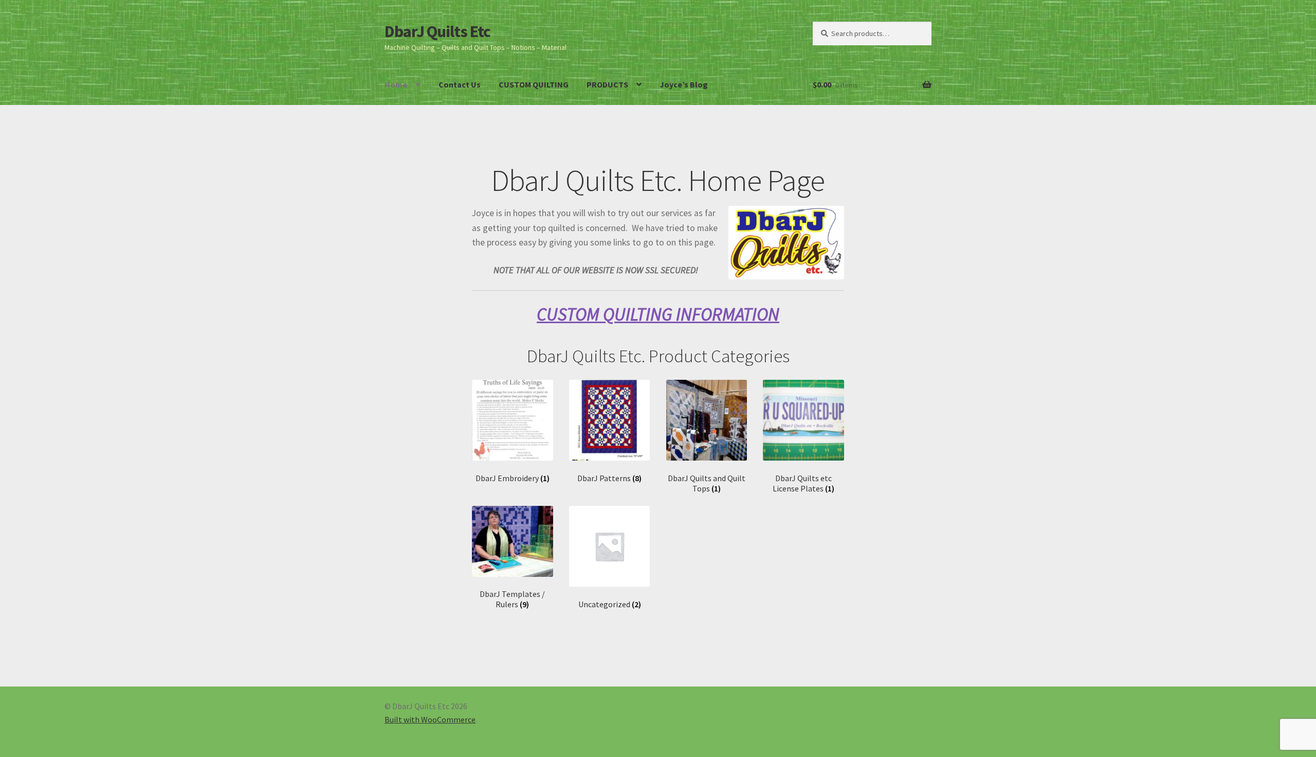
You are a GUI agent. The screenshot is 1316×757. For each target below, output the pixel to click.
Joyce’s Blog (684, 84)
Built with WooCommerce (430, 719)
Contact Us (459, 84)
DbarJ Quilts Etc (437, 31)
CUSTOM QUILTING (534, 84)
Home (396, 84)
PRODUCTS (607, 84)
